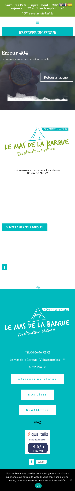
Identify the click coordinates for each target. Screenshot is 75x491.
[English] (61, 4)
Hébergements (38, 200)
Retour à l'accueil (56, 77)
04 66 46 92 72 (37, 173)
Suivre (41, 461)
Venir (10, 255)
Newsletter (37, 409)
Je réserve (37, 186)
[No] (70, 480)
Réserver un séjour (37, 379)
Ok (38, 485)
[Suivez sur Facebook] (4, 267)
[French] (65, 4)
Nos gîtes (37, 394)
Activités (37, 214)
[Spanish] (70, 4)
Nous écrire (14, 241)
